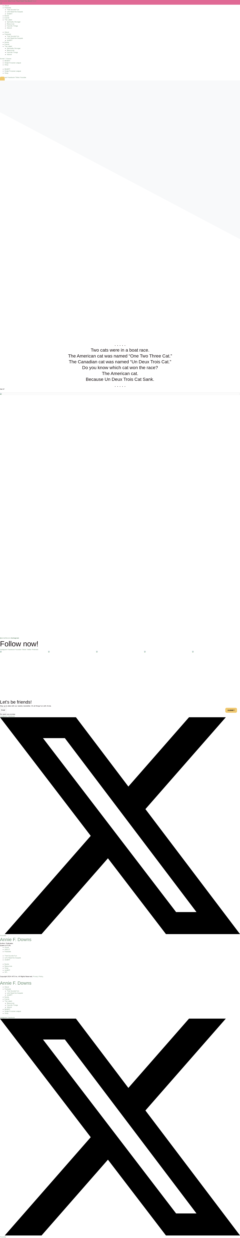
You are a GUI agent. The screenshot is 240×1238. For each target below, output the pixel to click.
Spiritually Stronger (14, 22)
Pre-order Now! (18, 1)
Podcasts (7, 8)
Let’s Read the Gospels (15, 12)
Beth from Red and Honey (16, 87)
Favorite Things (12, 26)
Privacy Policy (38, 976)
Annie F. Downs (5, 59)
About (6, 6)
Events (6, 18)
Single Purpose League (12, 63)
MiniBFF (7, 61)
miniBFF (9, 14)
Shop (6, 65)
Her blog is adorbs (48, 87)
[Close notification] (1, 4)
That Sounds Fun (13, 10)
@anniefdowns (9, 638)
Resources (10, 24)
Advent (9, 28)
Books (6, 16)
